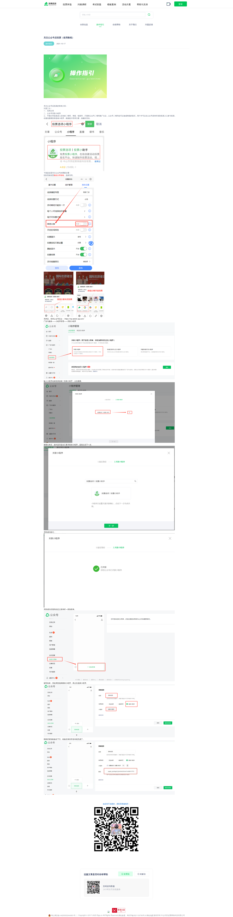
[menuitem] (67, 0)
